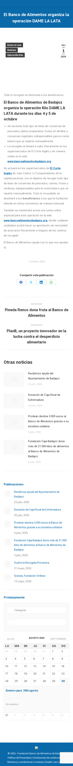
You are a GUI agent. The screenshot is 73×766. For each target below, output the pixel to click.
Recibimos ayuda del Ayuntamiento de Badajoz (44, 376)
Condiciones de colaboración (48, 757)
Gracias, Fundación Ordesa (29, 575)
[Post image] (14, 379)
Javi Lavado (59, 762)
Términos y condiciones (20, 762)
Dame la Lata (14, 45)
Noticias (11, 50)
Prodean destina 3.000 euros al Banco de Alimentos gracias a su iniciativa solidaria (48, 421)
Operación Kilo (15, 55)
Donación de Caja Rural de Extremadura (44, 397)
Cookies (38, 762)
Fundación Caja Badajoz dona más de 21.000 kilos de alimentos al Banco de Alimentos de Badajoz (48, 449)
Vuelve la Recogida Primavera (31, 562)
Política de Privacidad (19, 757)
